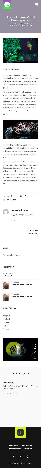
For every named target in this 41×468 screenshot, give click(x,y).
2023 (15, 23)
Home (10, 23)
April (20, 23)
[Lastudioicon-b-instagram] (27, 456)
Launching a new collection (21, 284)
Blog (4, 393)
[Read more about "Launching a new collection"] (6, 285)
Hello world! (7, 276)
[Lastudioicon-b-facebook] (11, 220)
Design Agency (11, 200)
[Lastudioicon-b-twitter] (14, 220)
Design (29, 23)
